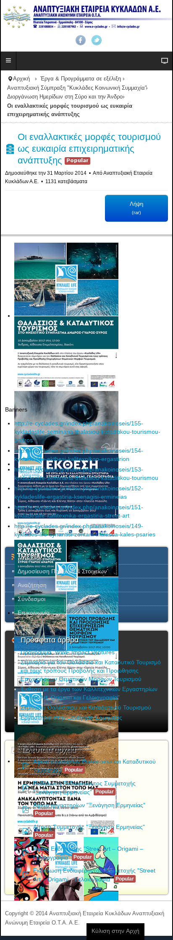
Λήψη (136, 208)
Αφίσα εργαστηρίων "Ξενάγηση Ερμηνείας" (89, 805)
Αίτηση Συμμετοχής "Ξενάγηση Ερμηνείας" (89, 826)
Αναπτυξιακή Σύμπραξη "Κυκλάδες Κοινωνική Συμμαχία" (77, 88)
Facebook (81, 40)
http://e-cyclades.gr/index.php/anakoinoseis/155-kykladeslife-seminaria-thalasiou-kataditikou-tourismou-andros (87, 431)
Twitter (97, 40)
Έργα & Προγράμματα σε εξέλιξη (80, 79)
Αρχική (21, 79)
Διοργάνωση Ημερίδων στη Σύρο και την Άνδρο (65, 97)
